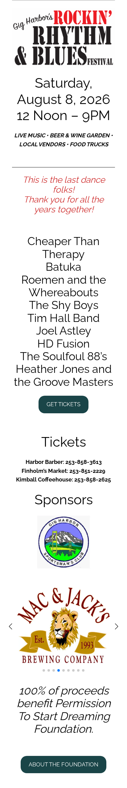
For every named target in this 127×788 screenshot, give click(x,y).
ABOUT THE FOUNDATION (63, 764)
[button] (44, 670)
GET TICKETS (63, 404)
